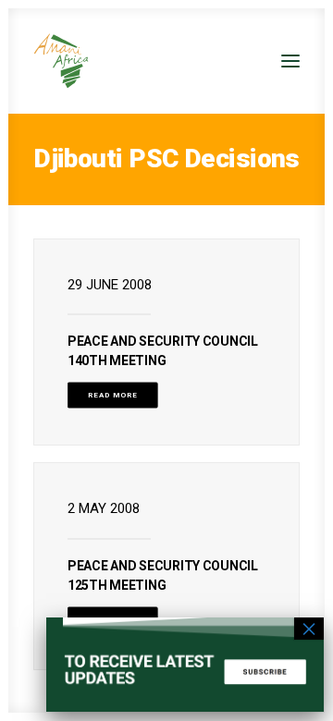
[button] (290, 61)
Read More (113, 395)
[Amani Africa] (61, 61)
